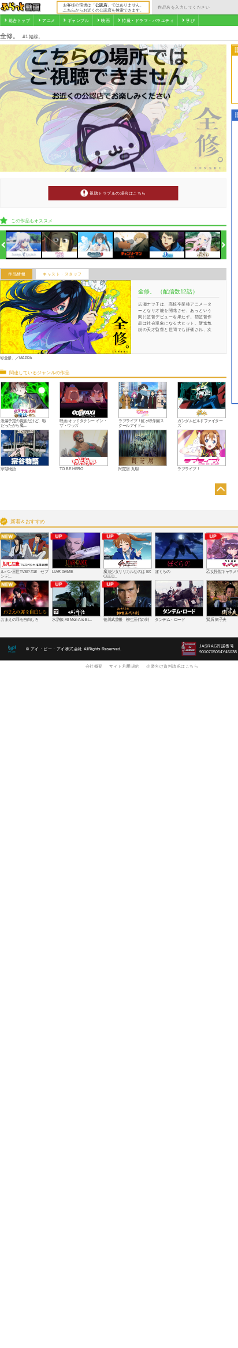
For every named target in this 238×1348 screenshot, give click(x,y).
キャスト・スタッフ (62, 274)
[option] (24, 245)
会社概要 (94, 666)
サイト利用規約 (124, 666)
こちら (69, 10)
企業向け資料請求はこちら (172, 666)
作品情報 (16, 274)
